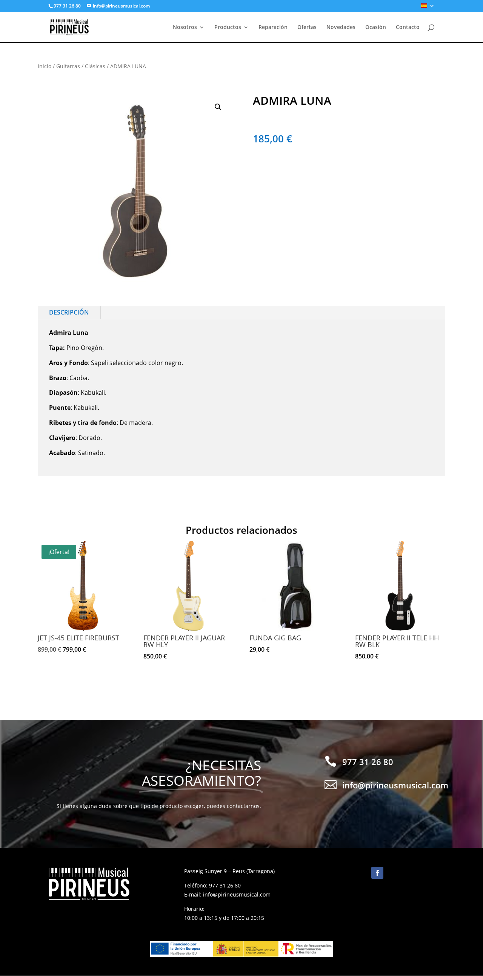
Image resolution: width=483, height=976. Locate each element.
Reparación (273, 27)
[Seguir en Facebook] (377, 873)
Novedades (340, 27)
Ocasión (375, 27)
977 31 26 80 (225, 885)
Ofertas (307, 27)
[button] (218, 107)
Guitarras (68, 66)
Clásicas (95, 66)
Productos (227, 27)
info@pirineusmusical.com (237, 894)
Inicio (44, 66)
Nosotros (185, 27)
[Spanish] (428, 7)
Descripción (69, 312)
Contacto (408, 27)
